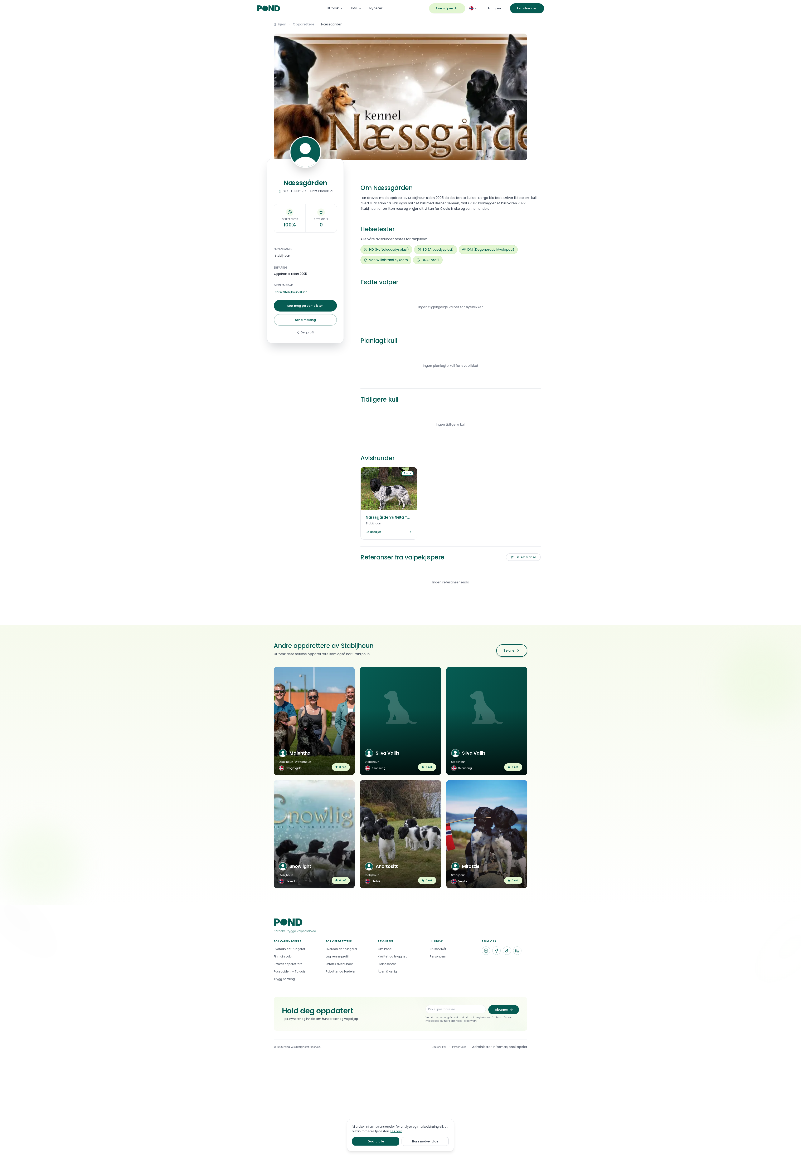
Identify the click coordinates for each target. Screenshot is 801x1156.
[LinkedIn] (517, 950)
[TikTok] (507, 950)
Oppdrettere (303, 24)
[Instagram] (486, 950)
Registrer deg (527, 8)
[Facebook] (496, 950)
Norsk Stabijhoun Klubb (291, 292)
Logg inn (494, 8)
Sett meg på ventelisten (305, 306)
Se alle (508, 650)
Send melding (305, 320)
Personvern (470, 1021)
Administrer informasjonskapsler (499, 1046)
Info (354, 8)
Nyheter (376, 8)
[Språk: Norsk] (473, 8)
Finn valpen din (447, 8)
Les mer (396, 1131)
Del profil (307, 332)
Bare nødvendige (425, 1141)
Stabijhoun (282, 256)
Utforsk (333, 8)
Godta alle (376, 1141)
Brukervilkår (439, 1047)
